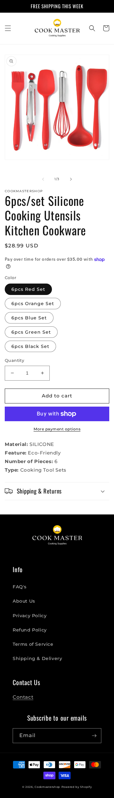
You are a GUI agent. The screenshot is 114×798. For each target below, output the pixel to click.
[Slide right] (71, 179)
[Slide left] (43, 179)
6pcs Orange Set (32, 303)
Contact (23, 697)
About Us (24, 601)
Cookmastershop (47, 786)
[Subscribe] (94, 735)
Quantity (14, 360)
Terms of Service (33, 644)
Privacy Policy (30, 615)
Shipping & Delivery (37, 658)
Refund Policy (30, 630)
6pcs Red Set (28, 289)
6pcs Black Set (30, 346)
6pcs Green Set (31, 332)
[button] (8, 28)
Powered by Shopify (76, 786)
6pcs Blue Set (29, 318)
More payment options (57, 429)
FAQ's (20, 587)
